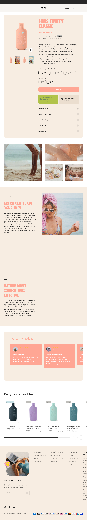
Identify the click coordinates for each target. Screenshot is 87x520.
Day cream (72, 461)
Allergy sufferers (74, 458)
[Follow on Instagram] (5, 507)
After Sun (13, 427)
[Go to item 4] (31, 60)
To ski (70, 465)
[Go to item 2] (17, 60)
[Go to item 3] (24, 60)
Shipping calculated (51, 38)
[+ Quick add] (19, 421)
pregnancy (72, 455)
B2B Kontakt (38, 461)
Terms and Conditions (57, 458)
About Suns (37, 452)
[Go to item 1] (11, 60)
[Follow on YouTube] (14, 507)
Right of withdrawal (56, 452)
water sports (73, 452)
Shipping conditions (40, 455)
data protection (55, 455)
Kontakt (36, 458)
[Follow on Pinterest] (9, 507)
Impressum (53, 461)
